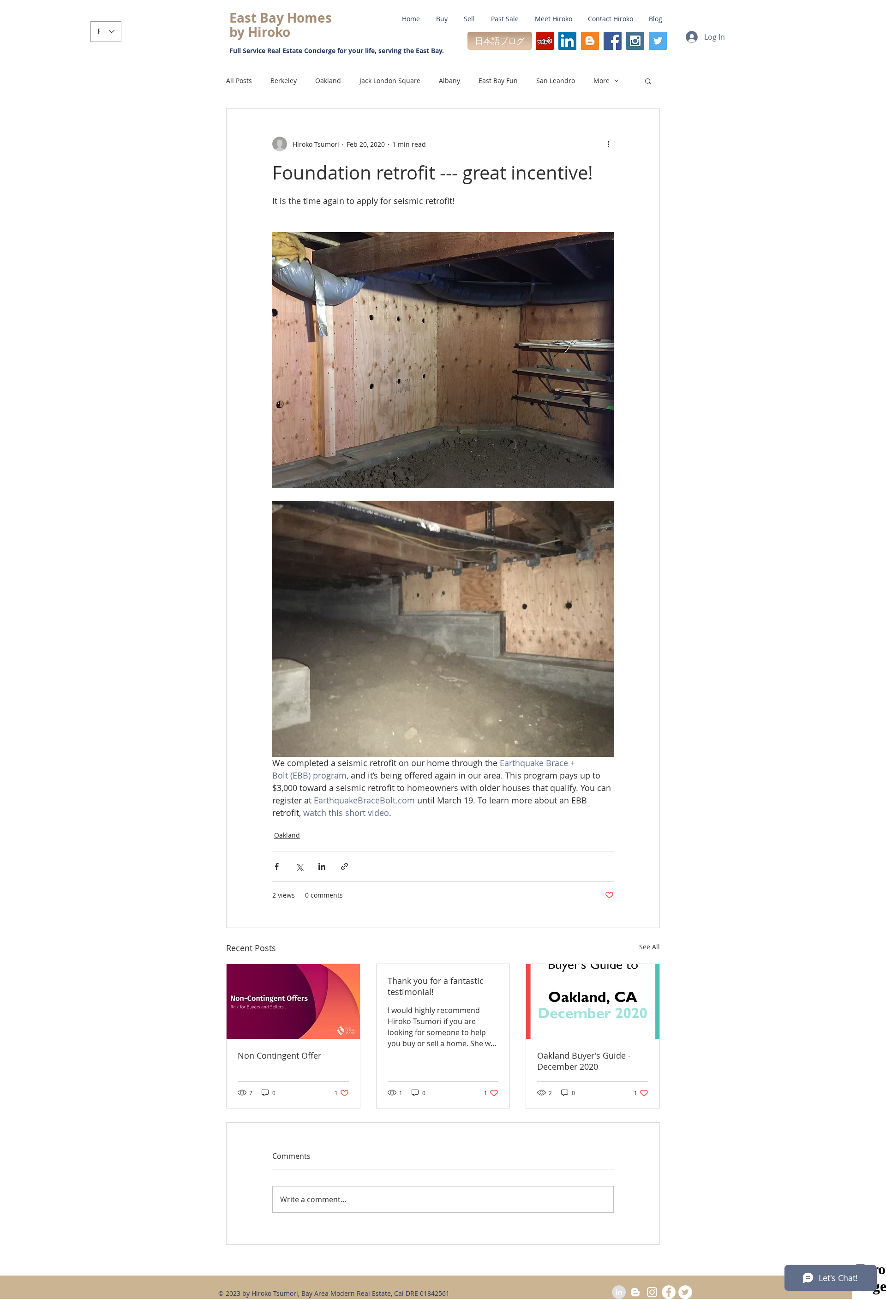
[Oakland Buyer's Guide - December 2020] (592, 1001)
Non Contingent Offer (279, 1055)
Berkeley (283, 80)
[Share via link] (344, 866)
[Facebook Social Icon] (613, 41)
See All (649, 946)
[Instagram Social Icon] (635, 41)
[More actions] (608, 144)
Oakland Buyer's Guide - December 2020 (584, 1061)
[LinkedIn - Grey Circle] (619, 1292)
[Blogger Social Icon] (590, 41)
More (601, 80)
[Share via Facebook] (276, 866)
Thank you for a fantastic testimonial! (436, 986)
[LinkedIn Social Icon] (567, 41)
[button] (648, 80)
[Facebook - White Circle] (669, 1292)
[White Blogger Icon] (635, 1292)
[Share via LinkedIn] (321, 866)
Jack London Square (389, 80)
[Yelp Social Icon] (545, 41)
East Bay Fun (498, 80)
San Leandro (555, 80)
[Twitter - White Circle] (685, 1292)
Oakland (328, 80)
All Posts (239, 80)
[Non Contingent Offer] (293, 1001)
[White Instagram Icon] (652, 1292)
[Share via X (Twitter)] (299, 866)
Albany (449, 80)
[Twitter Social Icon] (658, 41)
